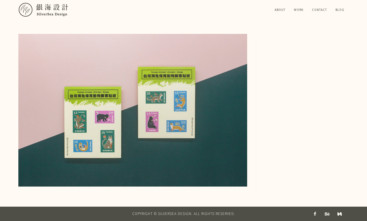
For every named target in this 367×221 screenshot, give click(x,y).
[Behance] (327, 214)
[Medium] (339, 214)
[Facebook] (315, 214)
